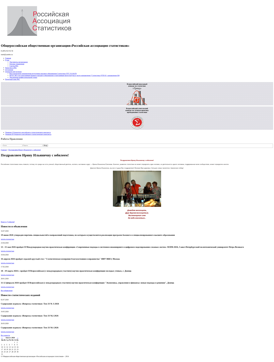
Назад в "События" (8, 222)
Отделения (9, 70)
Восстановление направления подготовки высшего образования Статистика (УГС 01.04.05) (43, 73)
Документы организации (18, 62)
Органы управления (16, 64)
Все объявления (6, 290)
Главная (8, 58)
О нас (7, 60)
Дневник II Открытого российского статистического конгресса (28, 134)
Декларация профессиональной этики (23, 77)
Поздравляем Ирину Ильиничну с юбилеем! (24, 150)
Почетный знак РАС (12, 79)
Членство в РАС (11, 68)
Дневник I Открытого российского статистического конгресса (28, 132)
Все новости (5, 335)
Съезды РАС (13, 66)
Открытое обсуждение (13, 72)
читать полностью (7, 239)
